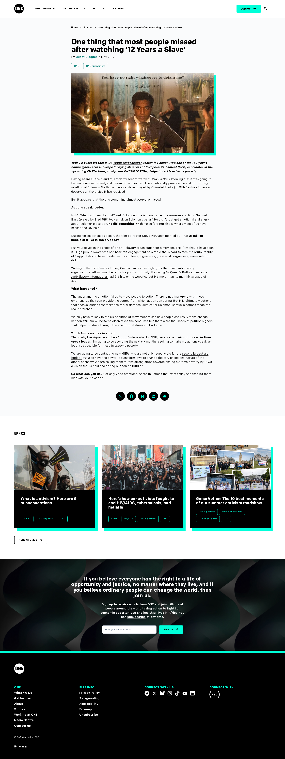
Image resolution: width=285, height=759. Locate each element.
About (96, 8)
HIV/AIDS (128, 519)
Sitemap (85, 709)
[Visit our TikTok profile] (177, 693)
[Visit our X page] (154, 693)
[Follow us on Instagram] (169, 693)
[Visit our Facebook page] (146, 693)
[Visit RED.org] (214, 695)
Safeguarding (89, 698)
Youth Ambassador (127, 163)
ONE (76, 66)
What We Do (43, 8)
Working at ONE (25, 715)
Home (74, 27)
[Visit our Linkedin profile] (192, 693)
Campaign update (208, 519)
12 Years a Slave (159, 179)
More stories (27, 539)
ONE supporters (95, 66)
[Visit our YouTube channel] (184, 693)
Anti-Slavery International (89, 276)
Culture (27, 519)
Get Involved (71, 8)
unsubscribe (136, 617)
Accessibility (88, 704)
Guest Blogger (86, 57)
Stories (118, 8)
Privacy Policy (89, 693)
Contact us (22, 726)
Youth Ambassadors (232, 512)
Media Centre (23, 720)
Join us (246, 8)
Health (114, 519)
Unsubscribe (88, 715)
